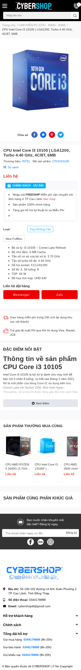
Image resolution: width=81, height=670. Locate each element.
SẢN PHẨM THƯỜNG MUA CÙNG (33, 425)
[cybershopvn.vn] (34, 6)
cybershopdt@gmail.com (34, 606)
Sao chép (49, 199)
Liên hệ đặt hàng (16, 286)
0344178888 (37, 599)
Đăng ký (71, 532)
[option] (40, 80)
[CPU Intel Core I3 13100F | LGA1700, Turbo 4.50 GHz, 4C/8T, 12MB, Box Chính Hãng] (47, 446)
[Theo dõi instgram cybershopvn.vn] (50, 541)
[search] (75, 15)
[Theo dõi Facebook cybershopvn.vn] (30, 541)
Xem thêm (42, 403)
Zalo (59, 294)
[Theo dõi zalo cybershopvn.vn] (40, 541)
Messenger (21, 294)
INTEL (26, 161)
